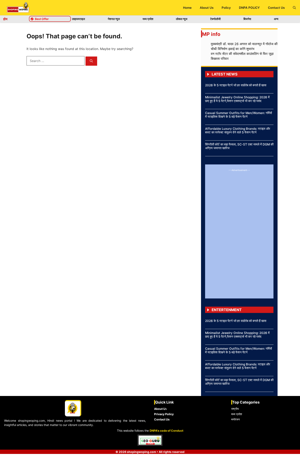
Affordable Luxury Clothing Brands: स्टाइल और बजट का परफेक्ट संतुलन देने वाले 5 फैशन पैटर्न (237, 130)
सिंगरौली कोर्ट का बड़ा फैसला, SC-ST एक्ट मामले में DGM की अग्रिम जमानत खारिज (239, 146)
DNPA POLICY (249, 8)
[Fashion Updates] (18, 7)
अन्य (276, 19)
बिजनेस (247, 19)
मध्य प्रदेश (148, 19)
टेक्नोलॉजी (215, 19)
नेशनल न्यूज (114, 19)
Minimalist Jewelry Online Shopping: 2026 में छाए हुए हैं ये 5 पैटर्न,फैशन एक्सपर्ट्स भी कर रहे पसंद (237, 99)
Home (187, 8)
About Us (206, 8)
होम (5, 19)
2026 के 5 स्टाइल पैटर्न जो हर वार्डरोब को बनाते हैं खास (235, 85)
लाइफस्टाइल (78, 19)
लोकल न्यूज (181, 19)
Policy (226, 8)
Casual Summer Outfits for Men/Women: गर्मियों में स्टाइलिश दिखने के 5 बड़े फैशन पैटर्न (238, 115)
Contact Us (276, 8)
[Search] (91, 61)
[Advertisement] (239, 233)
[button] (294, 7)
